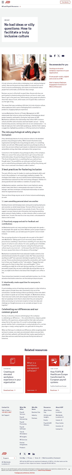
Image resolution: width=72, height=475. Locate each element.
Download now (8, 390)
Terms (36, 458)
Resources (47, 407)
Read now (53, 390)
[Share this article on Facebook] (54, 55)
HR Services (23, 439)
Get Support (5, 415)
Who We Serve (34, 408)
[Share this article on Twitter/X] (58, 55)
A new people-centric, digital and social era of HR (59, 77)
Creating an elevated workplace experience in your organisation (59, 70)
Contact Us (5, 407)
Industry (34, 415)
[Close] (69, 469)
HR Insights (23, 436)
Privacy (30, 458)
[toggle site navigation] (3, 2)
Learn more (30, 390)
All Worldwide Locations (6, 463)
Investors (59, 426)
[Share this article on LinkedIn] (50, 55)
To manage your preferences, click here (25, 473)
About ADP (59, 407)
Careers (58, 420)
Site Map (22, 458)
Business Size (36, 412)
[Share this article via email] (63, 55)
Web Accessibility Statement (51, 458)
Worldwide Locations (59, 416)
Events (46, 420)
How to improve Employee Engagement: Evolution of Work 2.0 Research (58, 84)
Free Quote (65, 2)
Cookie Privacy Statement (44, 470)
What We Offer (23, 408)
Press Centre (60, 423)
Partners (34, 418)
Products (22, 447)
